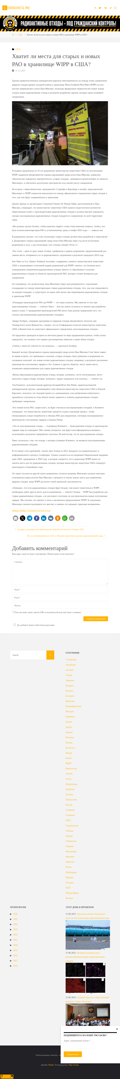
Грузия (69, 721)
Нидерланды (71, 784)
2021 (15, 939)
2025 (15, 919)
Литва (68, 778)
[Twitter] (100, 8)
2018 (15, 955)
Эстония (69, 882)
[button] (15, 518)
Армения (70, 680)
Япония (69, 898)
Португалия (71, 799)
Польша (69, 794)
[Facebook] (95, 8)
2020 (15, 945)
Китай (68, 758)
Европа (69, 732)
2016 (15, 965)
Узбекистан (71, 841)
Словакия (70, 809)
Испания (70, 737)
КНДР (68, 763)
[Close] (117, 1029)
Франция (70, 856)
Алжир (69, 674)
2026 (15, 913)
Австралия (70, 664)
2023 (15, 929)
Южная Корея (72, 892)
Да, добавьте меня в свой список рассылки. (36, 625)
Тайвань (69, 830)
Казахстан (70, 747)
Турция (69, 835)
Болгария (70, 695)
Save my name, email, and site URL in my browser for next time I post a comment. (48, 612)
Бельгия (69, 690)
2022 (15, 934)
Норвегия (70, 789)
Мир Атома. (74, 1064)
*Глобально (71, 659)
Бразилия (70, 700)
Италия (69, 742)
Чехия (68, 866)
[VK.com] (105, 8)
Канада (69, 752)
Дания (69, 726)
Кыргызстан (71, 768)
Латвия (69, 773)
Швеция (69, 877)
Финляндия (71, 851)
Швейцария (71, 872)
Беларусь (70, 685)
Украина (70, 846)
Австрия (69, 669)
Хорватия (70, 861)
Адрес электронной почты (77, 1040)
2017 (15, 960)
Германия (70, 716)
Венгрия (69, 711)
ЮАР (68, 887)
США (20, 34)
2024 (15, 924)
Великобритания (73, 706)
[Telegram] (110, 8)
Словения (70, 815)
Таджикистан (72, 825)
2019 (15, 950)
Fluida (51, 1064)
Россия (69, 804)
